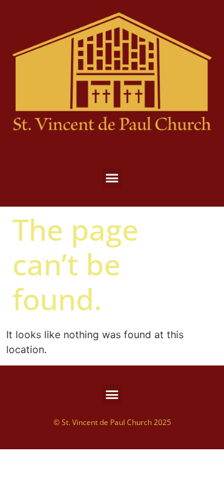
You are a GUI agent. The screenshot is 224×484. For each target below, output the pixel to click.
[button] (112, 178)
